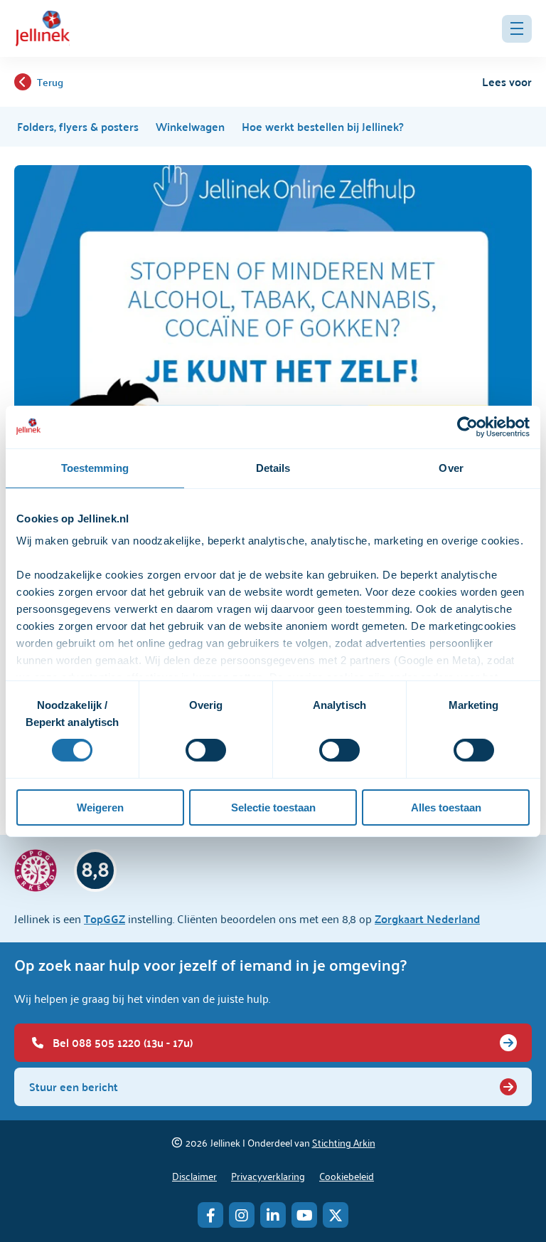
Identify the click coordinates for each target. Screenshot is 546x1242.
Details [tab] (273, 467)
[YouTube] (304, 1215)
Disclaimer (194, 1175)
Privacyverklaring (268, 1175)
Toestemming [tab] (95, 467)
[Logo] (42, 28)
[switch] (206, 750)
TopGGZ (104, 918)
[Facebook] (210, 1215)
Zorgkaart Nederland (427, 918)
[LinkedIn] (273, 1215)
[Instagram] (242, 1215)
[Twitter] (335, 1215)
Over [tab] (451, 467)
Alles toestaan (446, 807)
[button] (517, 29)
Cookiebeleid (346, 1175)
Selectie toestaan (273, 807)
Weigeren (100, 807)
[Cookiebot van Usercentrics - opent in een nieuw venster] (467, 426)
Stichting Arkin (343, 1142)
